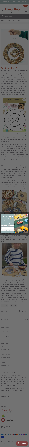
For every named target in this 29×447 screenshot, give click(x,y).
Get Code (8, 230)
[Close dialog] (27, 214)
